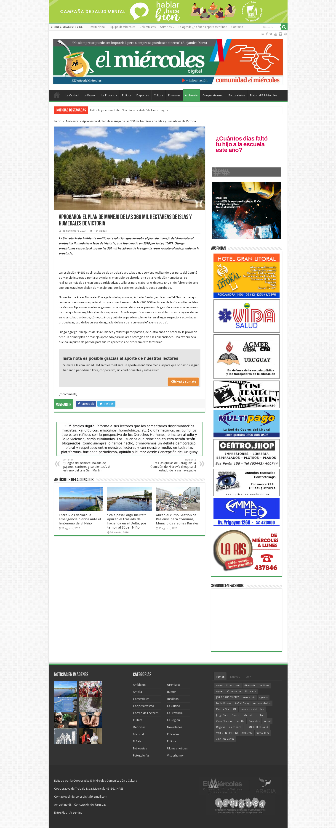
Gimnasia (249, 685)
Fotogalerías (237, 95)
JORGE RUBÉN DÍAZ (227, 697)
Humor (171, 691)
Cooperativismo (213, 95)
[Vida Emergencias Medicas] (246, 315)
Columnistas (148, 27)
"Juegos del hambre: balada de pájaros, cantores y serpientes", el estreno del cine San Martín (86, 465)
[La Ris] (246, 549)
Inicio (57, 121)
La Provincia (109, 95)
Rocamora (250, 691)
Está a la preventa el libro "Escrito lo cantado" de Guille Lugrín (129, 110)
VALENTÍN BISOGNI (227, 733)
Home (57, 95)
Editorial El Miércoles (263, 95)
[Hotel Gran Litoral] (246, 275)
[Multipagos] (246, 423)
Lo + (248, 676)
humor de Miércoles (252, 709)
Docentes (254, 721)
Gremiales (173, 684)
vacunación (249, 697)
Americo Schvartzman (228, 685)
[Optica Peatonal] (246, 482)
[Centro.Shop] (246, 453)
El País (137, 741)
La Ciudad (72, 95)
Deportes (142, 95)
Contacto (237, 27)
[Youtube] (275, 34)
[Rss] (262, 34)
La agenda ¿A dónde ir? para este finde (203, 27)
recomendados (262, 703)
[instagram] (280, 34)
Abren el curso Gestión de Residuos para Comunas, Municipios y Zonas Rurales (177, 519)
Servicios (166, 27)
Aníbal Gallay (242, 703)
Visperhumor (175, 755)
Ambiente (191, 95)
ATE (235, 709)
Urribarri (260, 715)
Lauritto (240, 721)
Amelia (137, 691)
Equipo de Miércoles (122, 27)
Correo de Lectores (145, 713)
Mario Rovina (223, 703)
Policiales (174, 95)
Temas (220, 676)
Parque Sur (222, 709)
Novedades (174, 727)
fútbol (267, 721)
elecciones (235, 727)
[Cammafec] (246, 511)
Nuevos (235, 676)
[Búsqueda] (284, 27)
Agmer (219, 691)
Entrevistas (140, 748)
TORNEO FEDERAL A (256, 727)
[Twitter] (271, 34)
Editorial (138, 734)
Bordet (236, 715)
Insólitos (173, 699)
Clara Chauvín (224, 721)
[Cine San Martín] (246, 394)
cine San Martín (225, 739)
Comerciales (141, 699)
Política (126, 95)
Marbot (248, 715)
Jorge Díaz (222, 715)
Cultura (158, 95)
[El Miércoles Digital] (168, 60)
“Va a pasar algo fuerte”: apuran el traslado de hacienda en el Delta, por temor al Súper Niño (127, 521)
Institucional (97, 27)
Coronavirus (234, 691)
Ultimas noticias (177, 748)
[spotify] (285, 34)
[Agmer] (246, 356)
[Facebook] (266, 34)
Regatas (220, 727)
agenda (263, 697)
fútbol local (262, 733)
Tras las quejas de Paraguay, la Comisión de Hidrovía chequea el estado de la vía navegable (173, 465)
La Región (90, 95)
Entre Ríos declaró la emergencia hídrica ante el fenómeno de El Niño (80, 519)
